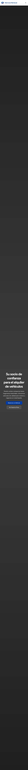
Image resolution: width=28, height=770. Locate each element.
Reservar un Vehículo (14, 403)
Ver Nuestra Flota (14, 407)
